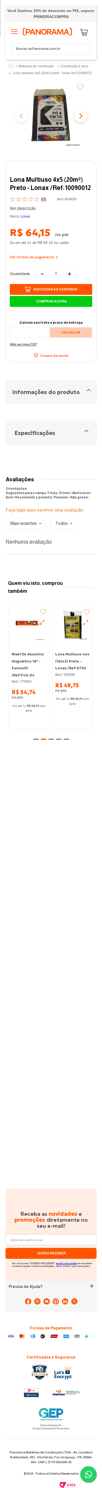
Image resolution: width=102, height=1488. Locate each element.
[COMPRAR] (51, 289)
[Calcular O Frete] (71, 332)
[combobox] (51, 48)
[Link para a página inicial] (11, 66)
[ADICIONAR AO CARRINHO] (51, 301)
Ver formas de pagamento (32, 257)
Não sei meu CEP (23, 344)
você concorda (66, 1226)
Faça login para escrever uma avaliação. (45, 510)
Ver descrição (23, 207)
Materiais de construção (36, 66)
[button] (51, 117)
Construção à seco (74, 66)
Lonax (25, 216)
